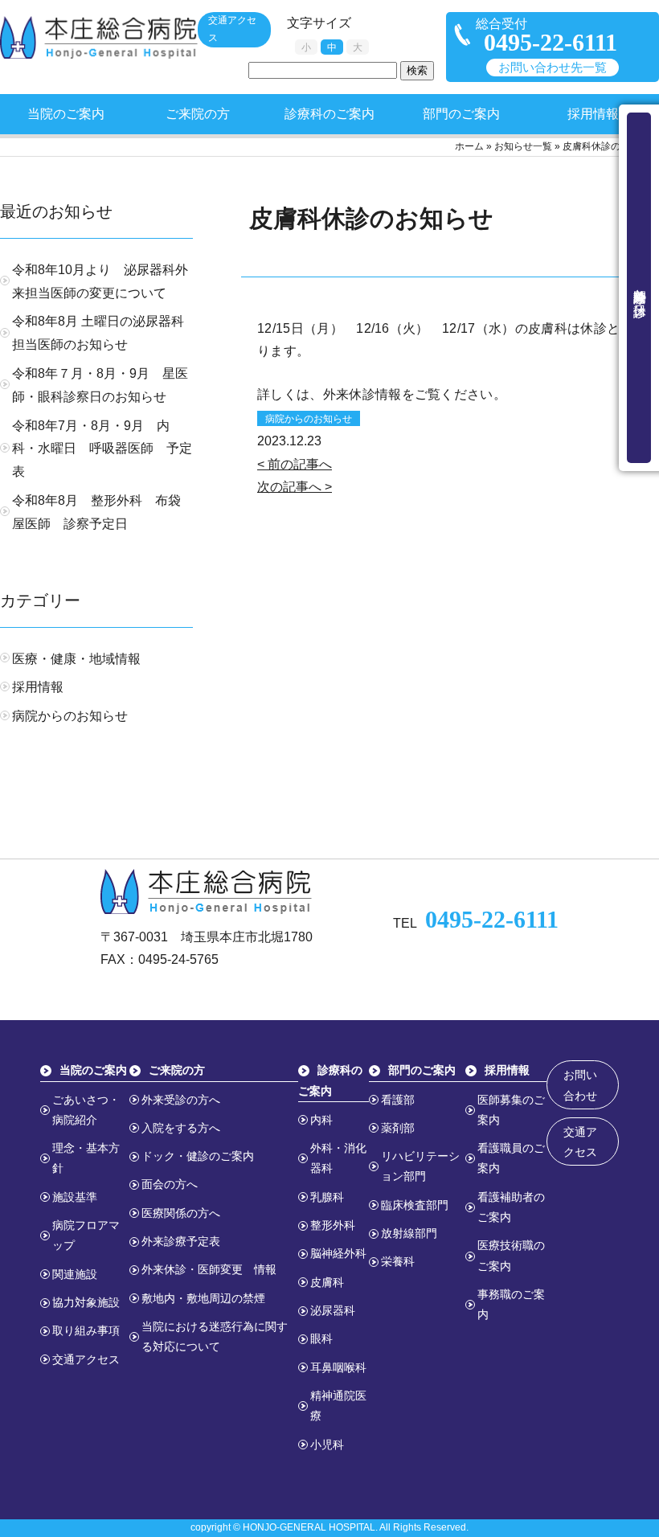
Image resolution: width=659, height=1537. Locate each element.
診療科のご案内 (329, 114)
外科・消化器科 (338, 1157)
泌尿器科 (332, 1310)
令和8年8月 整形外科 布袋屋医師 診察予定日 (96, 512)
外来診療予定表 (180, 1241)
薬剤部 (398, 1127)
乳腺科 (327, 1197)
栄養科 (398, 1261)
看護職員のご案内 (511, 1157)
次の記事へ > (294, 487)
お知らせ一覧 (523, 146)
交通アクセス (232, 28)
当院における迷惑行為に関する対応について (214, 1336)
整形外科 (332, 1225)
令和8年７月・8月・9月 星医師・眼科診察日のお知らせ (100, 385)
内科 (321, 1119)
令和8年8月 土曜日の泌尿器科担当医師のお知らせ (98, 332)
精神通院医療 (338, 1405)
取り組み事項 (86, 1330)
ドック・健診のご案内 (197, 1156)
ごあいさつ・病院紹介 (86, 1109)
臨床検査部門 (414, 1205)
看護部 (398, 1099)
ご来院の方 (198, 114)
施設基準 (74, 1197)
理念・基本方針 (86, 1157)
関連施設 (74, 1274)
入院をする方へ (180, 1127)
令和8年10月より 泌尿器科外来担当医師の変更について (100, 281)
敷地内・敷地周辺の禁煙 (203, 1298)
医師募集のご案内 (511, 1109)
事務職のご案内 (511, 1304)
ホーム (469, 146)
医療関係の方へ (180, 1213)
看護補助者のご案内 (511, 1207)
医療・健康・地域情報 (76, 659)
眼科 (321, 1338)
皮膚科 (327, 1282)
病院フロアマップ (86, 1235)
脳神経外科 (338, 1253)
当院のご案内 (65, 114)
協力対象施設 (86, 1302)
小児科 (327, 1444)
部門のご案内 (461, 114)
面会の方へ (169, 1184)
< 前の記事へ (294, 464)
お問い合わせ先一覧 (552, 67)
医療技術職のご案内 (511, 1255)
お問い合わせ (580, 1084)
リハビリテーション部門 (420, 1166)
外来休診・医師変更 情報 (208, 1269)
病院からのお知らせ (308, 418)
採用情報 (593, 114)
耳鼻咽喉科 (338, 1367)
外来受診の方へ (180, 1099)
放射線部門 (409, 1233)
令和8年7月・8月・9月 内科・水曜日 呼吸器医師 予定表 (102, 449)
